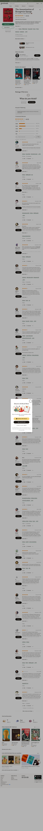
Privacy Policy (22, 430)
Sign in (25, 425)
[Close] (30, 401)
